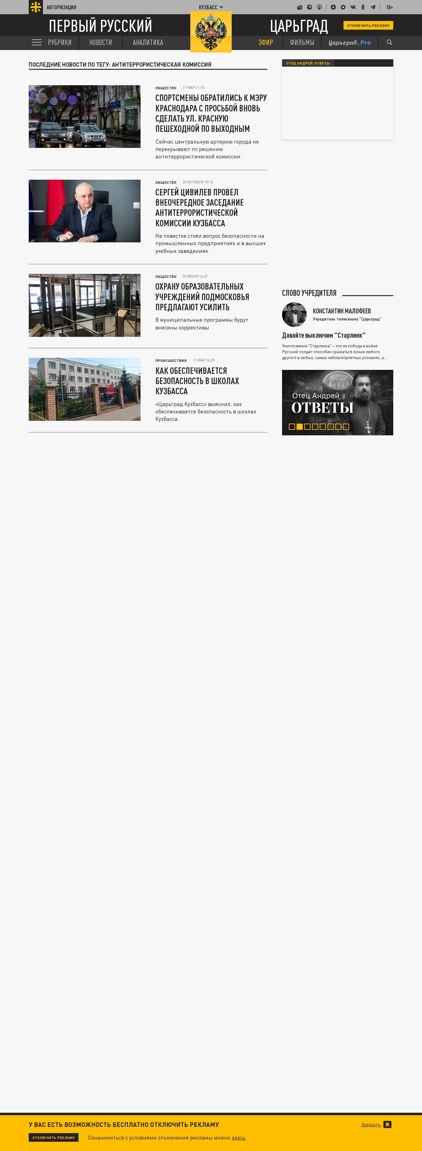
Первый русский (100, 25)
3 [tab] (308, 427)
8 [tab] (347, 427)
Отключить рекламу (368, 25)
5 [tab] (324, 427)
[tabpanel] (337, 402)
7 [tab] (339, 427)
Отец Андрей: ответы (308, 63)
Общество (165, 88)
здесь (239, 1137)
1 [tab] (293, 427)
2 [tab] (301, 427)
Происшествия (171, 360)
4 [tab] (316, 427)
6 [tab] (332, 427)
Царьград (299, 25)
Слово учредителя (309, 293)
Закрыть (371, 1124)
